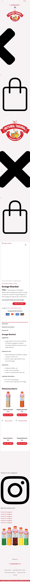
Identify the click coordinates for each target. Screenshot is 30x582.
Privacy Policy (7, 570)
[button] (15, 7)
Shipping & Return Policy (19, 570)
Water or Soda (13, 283)
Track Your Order (21, 572)
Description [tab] (5, 323)
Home (3, 281)
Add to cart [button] (8, 415)
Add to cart (19, 303)
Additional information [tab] (8, 327)
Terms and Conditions (10, 572)
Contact (15, 575)
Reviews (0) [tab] (5, 330)
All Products (9, 281)
